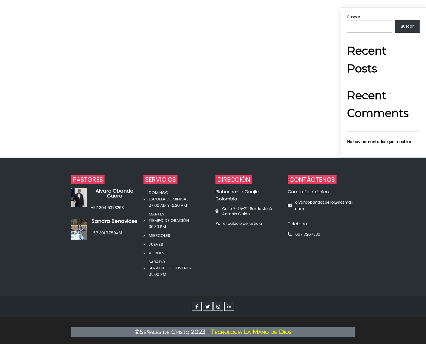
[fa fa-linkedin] (229, 306)
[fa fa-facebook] (197, 306)
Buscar (353, 17)
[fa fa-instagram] (218, 306)
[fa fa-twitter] (208, 306)
